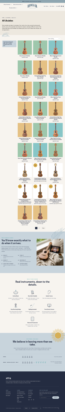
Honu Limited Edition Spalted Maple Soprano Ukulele (55, 179)
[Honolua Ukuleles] (32, 6)
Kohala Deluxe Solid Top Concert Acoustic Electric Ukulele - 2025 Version (40, 201)
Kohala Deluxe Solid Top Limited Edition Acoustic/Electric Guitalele (24, 201)
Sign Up (56, 397)
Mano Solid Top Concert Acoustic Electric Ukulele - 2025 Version (55, 201)
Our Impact (30, 393)
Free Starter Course (21, 393)
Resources (19, 401)
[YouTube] (33, 399)
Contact (58, 6)
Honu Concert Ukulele (25, 55)
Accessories (8, 393)
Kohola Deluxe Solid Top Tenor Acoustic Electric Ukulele (55, 77)
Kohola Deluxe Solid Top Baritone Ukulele (24, 139)
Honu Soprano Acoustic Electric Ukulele (55, 159)
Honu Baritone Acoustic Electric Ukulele (40, 118)
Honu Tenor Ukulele (24, 75)
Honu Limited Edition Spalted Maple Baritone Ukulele (24, 179)
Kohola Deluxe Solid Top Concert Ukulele (24, 98)
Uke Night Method (20, 391)
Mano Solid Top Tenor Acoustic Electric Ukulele (56, 139)
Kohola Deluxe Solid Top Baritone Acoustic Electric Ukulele (24, 118)
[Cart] (63, 6)
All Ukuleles (8, 17)
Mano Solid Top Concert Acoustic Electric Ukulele (40, 159)
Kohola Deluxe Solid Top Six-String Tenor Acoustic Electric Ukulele (24, 222)
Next (43, 228)
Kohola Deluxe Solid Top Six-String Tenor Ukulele (40, 222)
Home (3, 17)
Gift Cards (8, 395)
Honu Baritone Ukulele (40, 97)
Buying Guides (12, 7)
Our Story (46, 6)
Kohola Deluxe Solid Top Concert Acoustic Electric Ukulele (55, 118)
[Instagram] (29, 399)
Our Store (52, 6)
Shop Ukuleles (7, 4)
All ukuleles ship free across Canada (32, 1)
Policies (29, 397)
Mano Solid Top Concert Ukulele (55, 56)
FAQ (18, 400)
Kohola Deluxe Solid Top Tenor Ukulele (40, 76)
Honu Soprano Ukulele (40, 55)
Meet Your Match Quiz (20, 398)
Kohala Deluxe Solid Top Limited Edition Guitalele (40, 179)
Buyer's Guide (20, 395)
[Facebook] (31, 399)
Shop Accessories (17, 4)
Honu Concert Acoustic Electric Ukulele (40, 139)
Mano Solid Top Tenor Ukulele (56, 98)
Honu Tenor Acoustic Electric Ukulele (25, 159)
